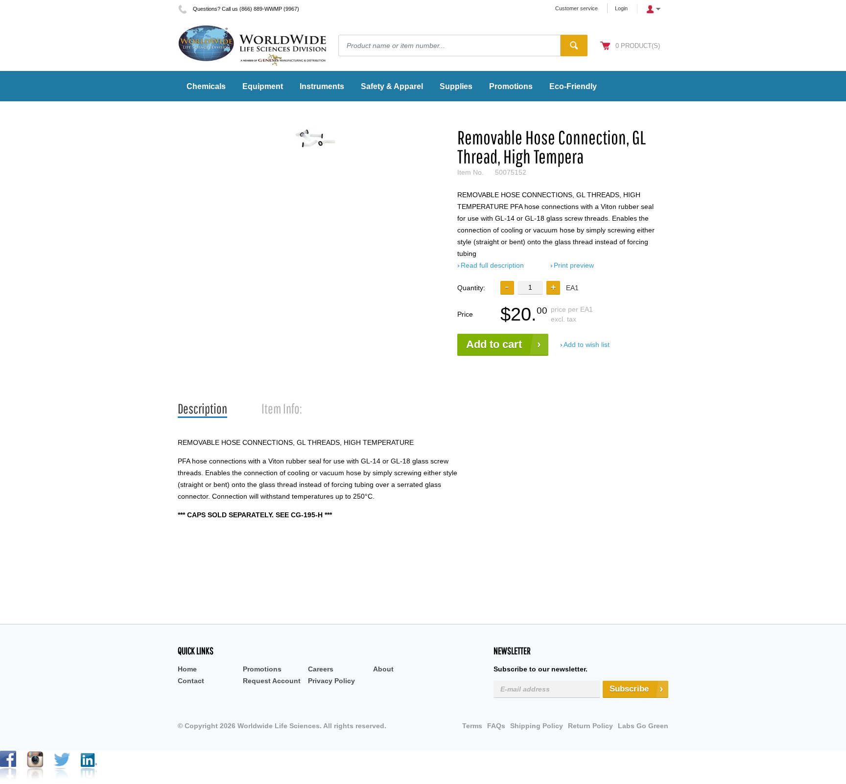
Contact (191, 681)
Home (187, 669)
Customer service (576, 8)
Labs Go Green (643, 726)
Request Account (272, 681)
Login (621, 8)
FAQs (496, 726)
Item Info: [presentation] (281, 408)
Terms (472, 726)
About (383, 669)
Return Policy (590, 726)
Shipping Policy (536, 726)
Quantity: (471, 288)
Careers (320, 669)
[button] (553, 288)
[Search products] (574, 45)
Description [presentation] (202, 408)
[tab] (202, 409)
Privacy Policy (331, 681)
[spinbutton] (530, 287)
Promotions (262, 669)
